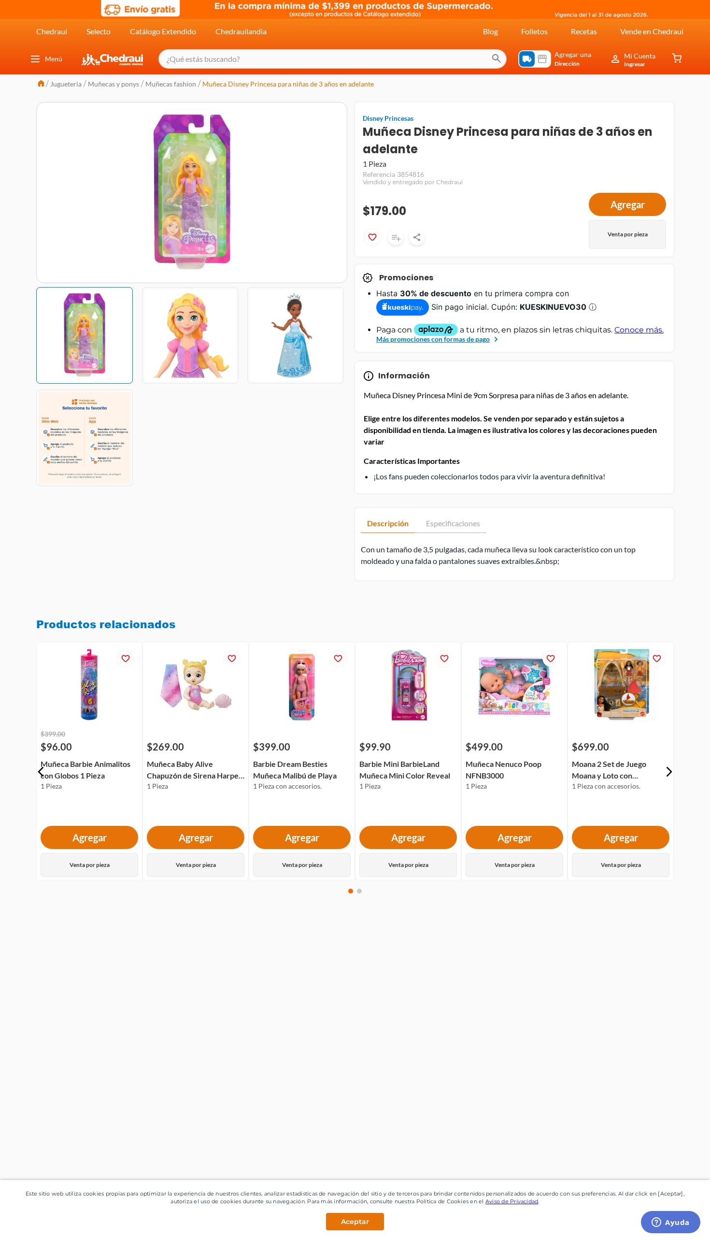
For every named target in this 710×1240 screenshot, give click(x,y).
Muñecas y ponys (113, 84)
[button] (41, 772)
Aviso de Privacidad (512, 1201)
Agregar (628, 204)
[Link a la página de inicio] (41, 84)
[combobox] (332, 59)
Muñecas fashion (170, 84)
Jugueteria (66, 84)
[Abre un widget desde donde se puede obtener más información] (670, 1223)
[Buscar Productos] (496, 59)
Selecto (98, 31)
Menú (53, 59)
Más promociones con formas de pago (433, 339)
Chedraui (51, 31)
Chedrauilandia (241, 31)
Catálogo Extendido (163, 31)
